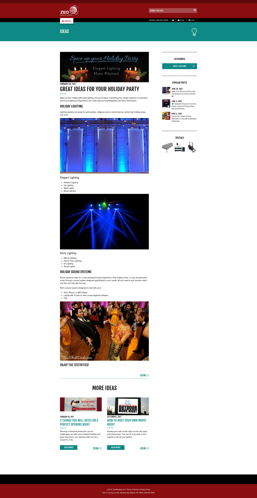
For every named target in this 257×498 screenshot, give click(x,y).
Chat (182, 20)
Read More (68, 447)
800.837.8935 (162, 20)
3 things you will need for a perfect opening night (79, 422)
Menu (68, 21)
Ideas (64, 31)
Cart (192, 20)
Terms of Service (133, 489)
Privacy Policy (145, 489)
